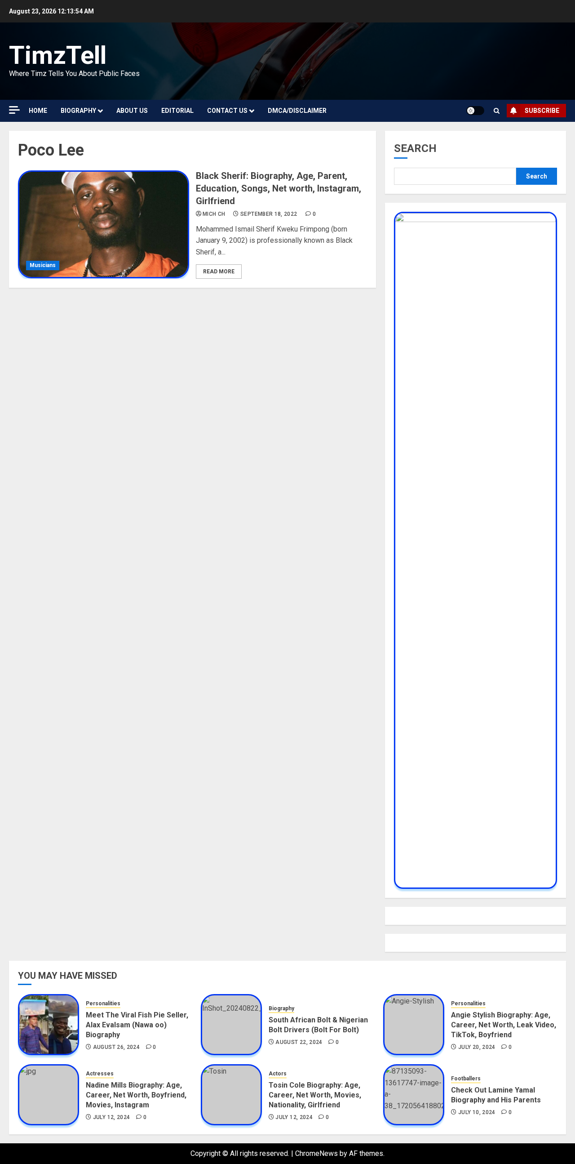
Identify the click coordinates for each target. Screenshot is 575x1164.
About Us (132, 110)
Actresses (100, 1073)
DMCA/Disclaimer (297, 110)
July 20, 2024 (476, 1047)
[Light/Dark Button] (475, 110)
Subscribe (542, 110)
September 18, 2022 (268, 214)
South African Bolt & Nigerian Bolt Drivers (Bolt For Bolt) (318, 1025)
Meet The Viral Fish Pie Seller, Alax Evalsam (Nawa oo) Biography (137, 1025)
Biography (78, 110)
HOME (38, 110)
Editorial (177, 110)
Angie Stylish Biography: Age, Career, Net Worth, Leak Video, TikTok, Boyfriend (503, 1025)
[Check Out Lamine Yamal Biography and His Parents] (414, 1095)
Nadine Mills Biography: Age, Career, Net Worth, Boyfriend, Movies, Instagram (136, 1095)
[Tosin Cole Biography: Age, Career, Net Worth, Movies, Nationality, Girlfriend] (231, 1095)
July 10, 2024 (476, 1112)
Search (415, 148)
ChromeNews (316, 1153)
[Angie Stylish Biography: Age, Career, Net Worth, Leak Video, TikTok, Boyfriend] (414, 1024)
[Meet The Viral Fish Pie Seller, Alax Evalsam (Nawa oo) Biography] (48, 1024)
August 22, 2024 (298, 1042)
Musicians (43, 265)
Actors (278, 1073)
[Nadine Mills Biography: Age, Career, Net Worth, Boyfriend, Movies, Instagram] (48, 1095)
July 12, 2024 (111, 1117)
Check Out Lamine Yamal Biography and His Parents (496, 1095)
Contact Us (227, 110)
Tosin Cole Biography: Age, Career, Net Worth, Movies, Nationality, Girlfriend (315, 1095)
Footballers (466, 1078)
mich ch (214, 214)
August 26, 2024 (116, 1047)
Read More (218, 271)
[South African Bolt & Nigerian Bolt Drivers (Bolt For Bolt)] (231, 1024)
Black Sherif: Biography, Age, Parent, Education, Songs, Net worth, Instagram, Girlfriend (278, 188)
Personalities (103, 1003)
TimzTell (57, 55)
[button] (496, 111)
